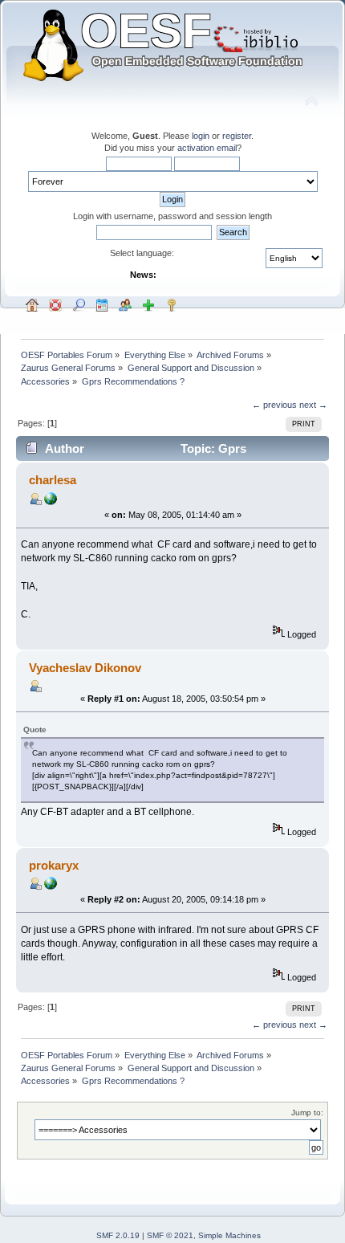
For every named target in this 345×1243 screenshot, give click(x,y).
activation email (207, 148)
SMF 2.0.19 (118, 1235)
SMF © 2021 (170, 1235)
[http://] (50, 502)
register (236, 136)
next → (313, 405)
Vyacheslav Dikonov (85, 667)
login (200, 136)
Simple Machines (229, 1235)
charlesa (52, 480)
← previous (274, 405)
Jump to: (307, 1112)
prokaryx (54, 865)
